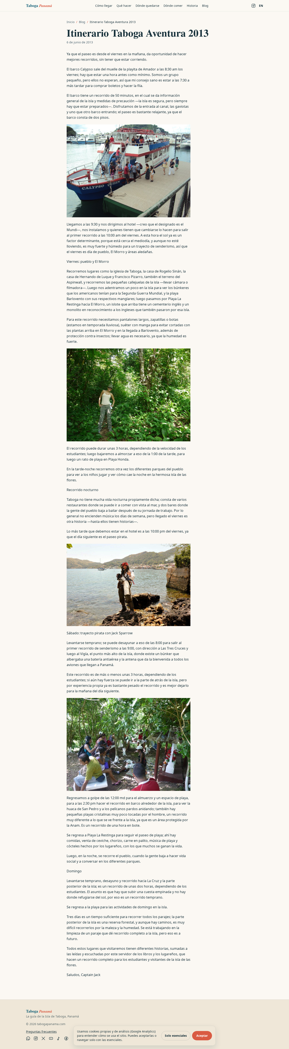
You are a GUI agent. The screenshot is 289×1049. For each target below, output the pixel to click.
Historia (192, 6)
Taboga (39, 5)
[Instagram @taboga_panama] (253, 6)
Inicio (70, 22)
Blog (205, 6)
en (261, 6)
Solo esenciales (176, 1036)
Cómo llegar (103, 6)
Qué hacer (124, 6)
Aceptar (202, 1036)
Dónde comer (173, 6)
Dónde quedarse (147, 6)
